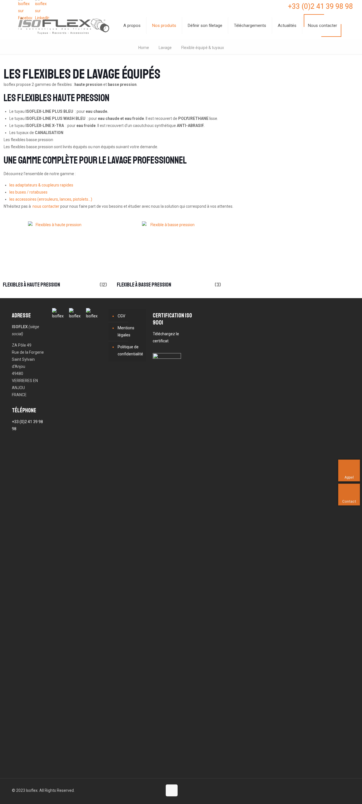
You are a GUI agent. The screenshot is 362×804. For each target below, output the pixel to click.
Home (143, 47)
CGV (121, 316)
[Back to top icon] (172, 790)
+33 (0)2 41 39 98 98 (320, 6)
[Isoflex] (63, 25)
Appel (349, 477)
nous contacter (46, 206)
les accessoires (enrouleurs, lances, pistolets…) (50, 199)
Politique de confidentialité (130, 350)
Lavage (165, 47)
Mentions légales (126, 331)
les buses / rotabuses (28, 192)
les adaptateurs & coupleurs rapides (41, 185)
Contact (349, 501)
